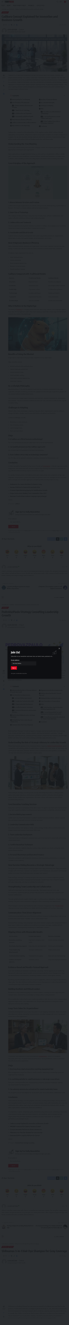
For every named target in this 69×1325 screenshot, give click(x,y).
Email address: (15, 660)
